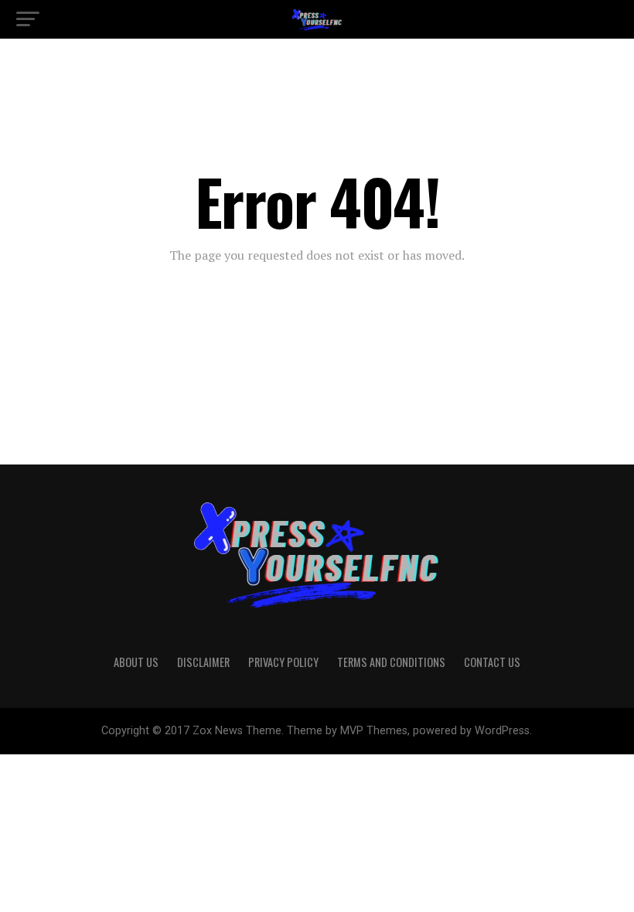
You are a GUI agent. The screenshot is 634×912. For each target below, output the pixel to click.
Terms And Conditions (391, 662)
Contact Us (492, 662)
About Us (136, 662)
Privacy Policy (283, 662)
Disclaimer (203, 662)
